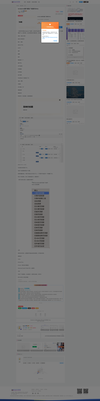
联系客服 (55, 40)
